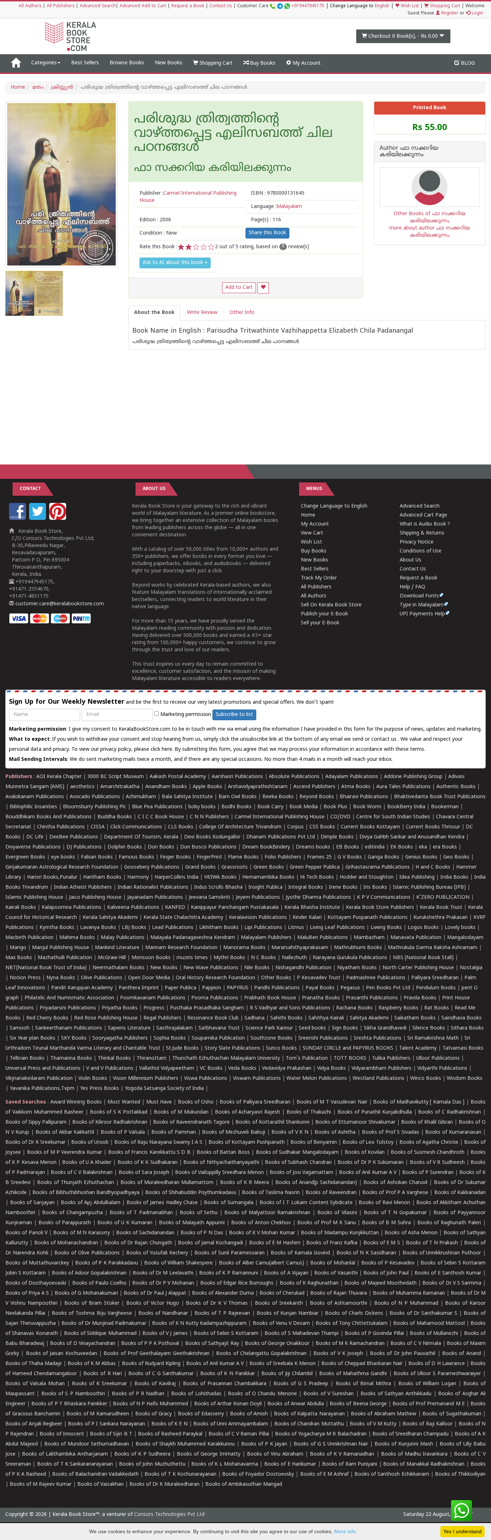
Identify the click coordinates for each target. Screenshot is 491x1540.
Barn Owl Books (238, 797)
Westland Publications (379, 1079)
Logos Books (423, 928)
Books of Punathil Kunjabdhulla (375, 1112)
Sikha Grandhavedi (385, 1028)
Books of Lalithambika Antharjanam (65, 1454)
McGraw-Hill (112, 958)
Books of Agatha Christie (428, 1142)
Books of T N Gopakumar (395, 1213)
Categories (44, 63)
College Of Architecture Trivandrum (240, 827)
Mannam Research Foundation (181, 948)
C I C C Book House (161, 817)
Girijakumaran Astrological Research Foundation (61, 867)
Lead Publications (172, 928)
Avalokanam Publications (34, 797)
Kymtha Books (57, 928)
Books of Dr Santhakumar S (423, 1313)
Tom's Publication (307, 1058)
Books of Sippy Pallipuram (35, 1122)
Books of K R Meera (244, 1183)
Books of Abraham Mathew (384, 1414)
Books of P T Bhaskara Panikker (69, 1404)
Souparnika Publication (218, 1038)
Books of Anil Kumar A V (367, 1173)
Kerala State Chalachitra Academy (183, 918)
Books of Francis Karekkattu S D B (149, 1153)
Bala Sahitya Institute (187, 797)
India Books (454, 877)
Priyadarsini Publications (68, 1008)
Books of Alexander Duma (223, 1293)
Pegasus (350, 988)
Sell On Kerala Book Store (331, 605)
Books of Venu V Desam (281, 1324)
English (382, 6)
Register (449, 13)
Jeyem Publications (258, 897)
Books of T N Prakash (432, 1243)
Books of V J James (164, 1334)
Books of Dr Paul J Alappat (155, 1293)
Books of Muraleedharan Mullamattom (167, 1183)
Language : (276, 207)
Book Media (303, 807)
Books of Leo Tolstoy (368, 1142)
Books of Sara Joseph (144, 1173)
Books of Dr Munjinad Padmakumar (103, 1324)
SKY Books (74, 1038)
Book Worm (367, 807)
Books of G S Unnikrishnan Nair (331, 1444)
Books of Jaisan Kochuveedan (61, 1354)
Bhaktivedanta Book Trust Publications (440, 797)
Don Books (161, 847)
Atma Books (356, 787)
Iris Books (375, 887)
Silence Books (428, 1028)
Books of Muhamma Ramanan (409, 1293)
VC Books (211, 1068)
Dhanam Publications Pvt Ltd (280, 837)
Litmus (296, 928)
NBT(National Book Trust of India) (46, 968)
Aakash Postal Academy (178, 777)
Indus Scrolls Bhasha (218, 887)
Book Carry (270, 807)
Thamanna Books (71, 1058)
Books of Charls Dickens (354, 1313)
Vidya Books (331, 1068)
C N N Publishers (209, 817)
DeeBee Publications (73, 837)
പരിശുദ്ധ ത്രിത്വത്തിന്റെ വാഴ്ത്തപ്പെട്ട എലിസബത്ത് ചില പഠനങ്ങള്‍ (233, 133)
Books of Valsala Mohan (35, 1384)
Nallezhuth (294, 958)
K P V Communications (383, 897)
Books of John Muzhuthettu (152, 1464)
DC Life (34, 837)
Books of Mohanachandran (66, 1243)
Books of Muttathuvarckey (37, 1263)
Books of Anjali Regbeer (33, 1424)
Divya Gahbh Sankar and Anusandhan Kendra (411, 837)
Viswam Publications (257, 1079)
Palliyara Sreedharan (435, 978)
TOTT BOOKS (350, 1058)
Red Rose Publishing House (106, 1018)
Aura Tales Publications (403, 787)
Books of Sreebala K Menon (282, 1364)
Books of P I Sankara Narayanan (106, 1424)
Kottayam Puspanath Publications (367, 918)
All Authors (30, 6)
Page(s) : (266, 220)
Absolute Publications (294, 777)
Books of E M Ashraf (324, 1474)
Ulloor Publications (438, 1058)
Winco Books (425, 1079)
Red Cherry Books (47, 1018)
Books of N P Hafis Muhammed (150, 1404)
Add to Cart (239, 288)
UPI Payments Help (422, 614)
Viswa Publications (205, 1079)
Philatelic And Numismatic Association (69, 998)
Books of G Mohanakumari (86, 1293)
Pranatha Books (321, 998)
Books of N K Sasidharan (366, 1253)
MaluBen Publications (322, 938)
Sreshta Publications (377, 1038)
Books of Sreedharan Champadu (410, 1434)
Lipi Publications (263, 928)
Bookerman (445, 807)
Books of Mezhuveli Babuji (233, 1132)
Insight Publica (265, 887)
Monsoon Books (151, 958)
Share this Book (267, 233)
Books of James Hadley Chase (162, 1203)
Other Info (242, 313)
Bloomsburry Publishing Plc (94, 807)
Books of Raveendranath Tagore (191, 1122)
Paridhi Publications (277, 988)
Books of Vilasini (337, 1213)
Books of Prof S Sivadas (390, 1132)
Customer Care (280, 6)
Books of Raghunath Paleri (449, 1223)
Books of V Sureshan (328, 1394)
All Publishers (60, 6)
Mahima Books (77, 938)
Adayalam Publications (351, 777)
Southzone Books (272, 1038)
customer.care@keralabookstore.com (59, 604)
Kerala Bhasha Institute (312, 908)
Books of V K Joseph (338, 1354)
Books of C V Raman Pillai (238, 1434)
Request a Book (187, 6)
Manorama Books (244, 948)
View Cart (312, 533)
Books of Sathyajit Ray (212, 1344)
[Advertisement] (245, 400)
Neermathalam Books (118, 968)
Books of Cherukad (282, 1293)
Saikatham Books (415, 1018)
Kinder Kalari (307, 918)
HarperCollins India (176, 877)
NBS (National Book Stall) (423, 958)
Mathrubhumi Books (358, 948)
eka (423, 847)
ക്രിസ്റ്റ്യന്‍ (62, 87)
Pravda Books (420, 998)
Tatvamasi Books (462, 1048)
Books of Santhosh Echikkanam (391, 1474)
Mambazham (369, 938)
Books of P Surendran (428, 1173)
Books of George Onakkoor (277, 1344)
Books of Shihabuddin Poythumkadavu (190, 1193)
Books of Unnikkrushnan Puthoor (442, 1253)
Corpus (295, 827)
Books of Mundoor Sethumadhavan (86, 1444)
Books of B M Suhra (386, 1223)
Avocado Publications (95, 797)
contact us (384, 739)
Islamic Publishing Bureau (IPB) (429, 887)
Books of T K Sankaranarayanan (75, 1464)
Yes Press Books (99, 1089)
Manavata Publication (415, 938)
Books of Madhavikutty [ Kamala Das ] (418, 1102)
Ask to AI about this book (174, 263)
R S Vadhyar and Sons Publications (290, 1008)
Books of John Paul (386, 1273)
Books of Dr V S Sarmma (451, 1283)
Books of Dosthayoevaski (35, 1283)
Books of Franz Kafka (331, 1243)
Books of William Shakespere (178, 1263)
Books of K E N (169, 1424)
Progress (153, 1008)
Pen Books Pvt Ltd (388, 988)
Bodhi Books (236, 807)
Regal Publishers (162, 1018)
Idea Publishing (417, 877)
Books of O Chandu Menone (262, 1394)
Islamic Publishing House (34, 897)
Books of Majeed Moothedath (380, 1283)
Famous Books (136, 857)
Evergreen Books (25, 857)
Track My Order (319, 578)
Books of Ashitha (335, 1132)
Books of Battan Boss (223, 1153)
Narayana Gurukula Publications (350, 958)
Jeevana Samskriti (209, 897)
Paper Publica (180, 988)
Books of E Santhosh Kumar (447, 1273)
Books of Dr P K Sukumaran (371, 1163)
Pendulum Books (436, 988)
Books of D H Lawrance (436, 1364)
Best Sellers (85, 63)
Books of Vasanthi (335, 1273)
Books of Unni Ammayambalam (230, 1424)
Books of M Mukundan (181, 1112)
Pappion (211, 988)
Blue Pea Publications (157, 807)
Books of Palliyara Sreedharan (255, 1102)
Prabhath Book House (270, 998)
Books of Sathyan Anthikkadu (396, 1394)
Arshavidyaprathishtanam (258, 787)
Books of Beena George (358, 1404)
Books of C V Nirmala (415, 1344)
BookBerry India (406, 807)
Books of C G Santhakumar (161, 1374)
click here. (163, 749)
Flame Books (243, 857)
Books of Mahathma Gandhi (353, 1374)
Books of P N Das (201, 1233)
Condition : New (158, 233)
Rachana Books (354, 1008)
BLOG (467, 63)
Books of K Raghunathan (309, 1283)
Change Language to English (334, 506)
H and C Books (433, 867)
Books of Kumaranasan (453, 1132)
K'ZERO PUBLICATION (442, 897)
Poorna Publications (214, 998)
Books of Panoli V (26, 1233)
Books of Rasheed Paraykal (170, 1434)
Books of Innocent (62, 1434)
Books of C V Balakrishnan (82, 1173)
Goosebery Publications (151, 867)
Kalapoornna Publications (71, 908)
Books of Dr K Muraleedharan (164, 1484)
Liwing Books (386, 928)
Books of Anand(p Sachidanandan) (316, 1183)
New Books (168, 63)
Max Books (18, 958)
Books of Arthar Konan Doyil (228, 1404)
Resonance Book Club (213, 1018)
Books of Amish (249, 1414)
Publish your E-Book (324, 614)
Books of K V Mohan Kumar (262, 1233)
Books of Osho (196, 1102)
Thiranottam (151, 1058)
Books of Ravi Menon (384, 1203)
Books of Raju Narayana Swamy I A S (158, 1142)
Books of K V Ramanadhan (342, 1454)
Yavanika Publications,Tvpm (42, 1089)
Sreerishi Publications (323, 1038)
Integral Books (305, 887)
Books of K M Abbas (92, 1364)
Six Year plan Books (32, 1038)
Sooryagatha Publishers (120, 1038)
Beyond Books (316, 797)
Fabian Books (97, 857)
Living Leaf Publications (337, 928)
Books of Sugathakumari (451, 1414)
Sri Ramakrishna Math (433, 1038)
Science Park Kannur (269, 1028)
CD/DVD (340, 817)
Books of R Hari (102, 1374)
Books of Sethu (198, 1213)
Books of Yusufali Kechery (157, 1253)
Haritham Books (102, 877)
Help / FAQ (412, 587)
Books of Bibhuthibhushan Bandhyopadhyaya (85, 1193)
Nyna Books (60, 978)
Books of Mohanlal (332, 1263)
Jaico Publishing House (95, 897)
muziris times (192, 958)
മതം (38, 87)
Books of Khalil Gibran (427, 1122)
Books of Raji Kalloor (428, 1424)
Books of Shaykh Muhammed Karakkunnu (185, 1444)
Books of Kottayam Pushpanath (246, 1142)
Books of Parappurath (64, 1223)
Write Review (202, 313)
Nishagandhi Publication (303, 968)
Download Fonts (419, 596)
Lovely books (460, 928)
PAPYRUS (237, 988)
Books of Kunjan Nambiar (287, 1313)
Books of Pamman (173, 1132)
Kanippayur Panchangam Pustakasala (235, 908)
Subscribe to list (234, 715)
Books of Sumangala (228, 1203)
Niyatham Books (357, 968)
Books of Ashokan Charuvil (395, 1183)
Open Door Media (149, 978)
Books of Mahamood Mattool (428, 1324)
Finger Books (175, 857)
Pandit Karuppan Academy (82, 988)
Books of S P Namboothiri (73, 1394)
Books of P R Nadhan (138, 1394)
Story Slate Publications (232, 1048)
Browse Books (127, 63)
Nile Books (257, 968)
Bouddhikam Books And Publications (48, 817)
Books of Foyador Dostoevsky (258, 1474)
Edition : (155, 220)
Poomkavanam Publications (152, 998)
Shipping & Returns (422, 533)
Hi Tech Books (317, 877)
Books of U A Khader (86, 1163)
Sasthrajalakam (174, 1028)
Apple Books (207, 787)
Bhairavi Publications (364, 797)
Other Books (276, 978)
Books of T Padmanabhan (141, 1213)
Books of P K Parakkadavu (106, 1263)
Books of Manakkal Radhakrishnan (423, 1464)
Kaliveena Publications (133, 908)
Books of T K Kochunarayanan (180, 1474)
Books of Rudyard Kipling (151, 1364)
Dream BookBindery (266, 847)
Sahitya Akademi (369, 1018)
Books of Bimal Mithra (363, 1384)
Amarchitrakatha (119, 787)
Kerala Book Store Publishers (380, 908)
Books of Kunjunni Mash (404, 1444)
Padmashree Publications (375, 978)
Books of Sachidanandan (145, 1233)
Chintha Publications (61, 827)
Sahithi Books (286, 1018)
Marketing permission (185, 715)
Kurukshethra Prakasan (440, 918)
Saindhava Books (461, 1018)
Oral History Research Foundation (215, 978)
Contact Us (221, 6)
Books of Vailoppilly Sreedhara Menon (219, 1173)
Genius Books (421, 857)
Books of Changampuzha (72, 1213)
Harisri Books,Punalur (52, 877)
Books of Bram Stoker (91, 1303)
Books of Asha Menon (411, 1233)
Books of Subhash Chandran (298, 1163)
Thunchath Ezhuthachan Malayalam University (226, 1058)
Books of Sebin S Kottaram (226, 1334)
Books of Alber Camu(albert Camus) (261, 1263)
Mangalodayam (465, 938)
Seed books (312, 1028)
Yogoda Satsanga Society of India (164, 1089)
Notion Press (25, 978)
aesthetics (82, 787)
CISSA (98, 827)
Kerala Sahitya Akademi (110, 918)
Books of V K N (289, 1132)
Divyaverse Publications (33, 847)
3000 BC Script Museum (115, 777)
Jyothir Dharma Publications (318, 897)
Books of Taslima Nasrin (271, 1193)
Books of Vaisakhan (100, 1484)
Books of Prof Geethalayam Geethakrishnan (156, 1354)
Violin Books (92, 1079)
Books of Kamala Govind (300, 1253)
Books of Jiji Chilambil (287, 1374)
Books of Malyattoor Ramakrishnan (267, 1213)
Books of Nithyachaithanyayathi (221, 1163)
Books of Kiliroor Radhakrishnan (109, 1122)
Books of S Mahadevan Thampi (302, 1334)
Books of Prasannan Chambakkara (224, 1384)
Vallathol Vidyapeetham (166, 1068)
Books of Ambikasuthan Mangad (243, 1484)
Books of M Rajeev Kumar (41, 1484)
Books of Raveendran (331, 1193)
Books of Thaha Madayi (33, 1364)
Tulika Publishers (391, 1058)
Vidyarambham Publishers (382, 1068)
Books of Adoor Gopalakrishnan (89, 1273)
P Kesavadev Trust (318, 978)
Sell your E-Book (320, 623)
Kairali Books (20, 908)
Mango (18, 948)
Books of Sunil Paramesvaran (229, 1253)
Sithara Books (467, 1028)
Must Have (159, 1102)
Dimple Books (337, 837)
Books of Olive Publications (87, 1253)
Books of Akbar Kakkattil (65, 1132)
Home (18, 87)
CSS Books (322, 827)
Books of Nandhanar (163, 1313)
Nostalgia (471, 968)
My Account (306, 63)
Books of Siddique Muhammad (100, 1334)
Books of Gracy (153, 1414)
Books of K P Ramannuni (228, 1273)
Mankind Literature (117, 948)
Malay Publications (122, 938)
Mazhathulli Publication (65, 958)
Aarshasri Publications (237, 777)
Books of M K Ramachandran (350, 1344)
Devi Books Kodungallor (212, 837)
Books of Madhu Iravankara (414, 1454)
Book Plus (335, 807)
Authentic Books (456, 787)
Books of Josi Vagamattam (301, 1173)
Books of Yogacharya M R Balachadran (321, 1434)
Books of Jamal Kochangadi (210, 1243)
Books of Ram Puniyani (349, 1464)
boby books (202, 807)
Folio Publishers (283, 857)
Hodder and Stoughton (367, 877)
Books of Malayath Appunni (192, 1223)
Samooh (19, 1028)
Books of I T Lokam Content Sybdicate (306, 1203)
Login (476, 13)
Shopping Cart (444, 6)
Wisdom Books (464, 1079)
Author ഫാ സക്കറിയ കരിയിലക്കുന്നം (409, 151)
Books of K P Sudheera (142, 1454)
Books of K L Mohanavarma (224, 1464)
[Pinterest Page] (58, 518)
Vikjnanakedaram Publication (39, 1079)
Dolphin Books (124, 847)
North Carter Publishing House (418, 968)
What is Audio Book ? (425, 524)
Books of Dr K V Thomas (217, 1303)
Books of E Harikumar (290, 1464)
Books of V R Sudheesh (437, 1163)
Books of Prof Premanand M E (429, 1404)
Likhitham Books (219, 928)
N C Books (263, 958)
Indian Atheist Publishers (83, 887)
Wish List (409, 6)
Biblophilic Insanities (33, 807)
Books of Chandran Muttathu (309, 1424)
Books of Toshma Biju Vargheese (92, 1313)
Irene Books (343, 887)
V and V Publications (109, 1068)
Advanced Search (98, 6)
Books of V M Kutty (373, 1424)
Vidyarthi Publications (442, 1068)
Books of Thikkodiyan (460, 1474)
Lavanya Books (98, 928)
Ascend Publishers (314, 787)
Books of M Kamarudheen (97, 1414)
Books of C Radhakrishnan (449, 1112)
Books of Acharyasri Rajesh (247, 1112)
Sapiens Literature (129, 1028)
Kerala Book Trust (441, 908)
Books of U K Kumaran (124, 1223)
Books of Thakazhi (308, 1112)
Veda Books (242, 1068)
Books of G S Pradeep (301, 1384)
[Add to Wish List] (263, 287)
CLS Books (180, 827)
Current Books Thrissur (433, 827)
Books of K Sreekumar (99, 1384)
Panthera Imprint (139, 988)
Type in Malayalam (422, 605)
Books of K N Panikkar (227, 1374)
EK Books (401, 847)
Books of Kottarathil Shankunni (272, 1122)
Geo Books (456, 857)
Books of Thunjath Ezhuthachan (75, 1183)
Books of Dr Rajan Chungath (138, 1243)
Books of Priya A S (27, 1293)
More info (345, 1531)
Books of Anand (461, 1354)
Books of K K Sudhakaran (148, 1163)
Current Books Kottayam (370, 827)
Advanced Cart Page (423, 515)
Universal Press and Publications (43, 1068)
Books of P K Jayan (264, 1444)
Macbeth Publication (29, 938)
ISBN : (277, 193)
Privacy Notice (416, 542)
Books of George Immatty (208, 1454)
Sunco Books (281, 1048)
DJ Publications (84, 847)
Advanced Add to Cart (143, 6)
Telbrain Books (27, 1058)
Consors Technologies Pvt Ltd (169, 1515)
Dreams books (313, 847)
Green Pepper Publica (315, 867)
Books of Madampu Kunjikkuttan (340, 1233)
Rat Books (436, 1008)
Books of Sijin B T (111, 1434)
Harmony (138, 877)
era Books (445, 847)
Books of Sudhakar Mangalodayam (297, 1153)
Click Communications (136, 827)
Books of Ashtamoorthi (338, 1303)
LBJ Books (134, 928)
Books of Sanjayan (32, 1203)
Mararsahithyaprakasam (299, 948)
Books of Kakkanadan (460, 1193)
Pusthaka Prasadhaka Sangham (207, 1008)
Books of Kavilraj (155, 1384)
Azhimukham (141, 797)
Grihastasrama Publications (377, 867)
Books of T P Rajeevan (222, 1313)
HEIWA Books (220, 877)
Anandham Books (166, 787)
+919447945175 (308, 6)
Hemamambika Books (268, 877)
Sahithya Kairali (326, 1018)
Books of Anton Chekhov (261, 1223)
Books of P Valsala (123, 1132)
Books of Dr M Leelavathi (163, 1273)
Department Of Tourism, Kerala (141, 837)
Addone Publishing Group (413, 777)
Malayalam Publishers (266, 938)
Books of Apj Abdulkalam (90, 1203)
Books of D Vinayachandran (82, 1344)
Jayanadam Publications (155, 897)
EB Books (347, 847)
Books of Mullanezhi (434, 1334)
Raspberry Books (398, 1008)
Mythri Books (229, 958)
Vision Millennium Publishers (145, 1079)
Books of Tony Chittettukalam (351, 1324)
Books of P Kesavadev (388, 1263)
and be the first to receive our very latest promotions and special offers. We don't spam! (171, 702)
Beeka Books (278, 797)
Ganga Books (383, 857)
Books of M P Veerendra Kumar (64, 1153)
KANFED (175, 908)
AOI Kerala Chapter (59, 777)
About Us (410, 560)
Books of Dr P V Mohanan (163, 1283)
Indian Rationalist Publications (153, 887)
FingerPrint (209, 857)
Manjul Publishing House (60, 948)
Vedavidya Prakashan (286, 1068)
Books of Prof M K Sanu (326, 1223)
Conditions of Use (420, 551)
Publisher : (188, 197)
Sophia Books (169, 1038)
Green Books (268, 867)
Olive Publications (101, 978)
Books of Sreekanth (279, 1303)
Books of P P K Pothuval (150, 1344)
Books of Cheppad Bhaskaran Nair (362, 1364)
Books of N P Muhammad (406, 1303)
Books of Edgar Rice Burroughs (237, 1283)
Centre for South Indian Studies (393, 817)
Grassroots (234, 867)
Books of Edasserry (201, 1414)
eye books (63, 857)
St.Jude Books (182, 1048)
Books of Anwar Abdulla (295, 1404)
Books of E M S (381, 1243)
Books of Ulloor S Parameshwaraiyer (437, 1374)
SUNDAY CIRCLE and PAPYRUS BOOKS (348, 1048)
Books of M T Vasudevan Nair (332, 1102)
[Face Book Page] (18, 518)
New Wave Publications (210, 968)
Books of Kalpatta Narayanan (309, 1414)
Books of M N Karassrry (81, 1233)
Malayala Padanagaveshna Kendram (192, 938)
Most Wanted (123, 1102)
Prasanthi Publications (372, 998)
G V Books (350, 857)
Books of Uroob (90, 1142)
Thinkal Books (114, 1058)
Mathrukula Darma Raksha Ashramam (432, 948)
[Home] (15, 63)
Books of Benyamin (313, 1142)
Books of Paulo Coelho (99, 1283)
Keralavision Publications (258, 918)
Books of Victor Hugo (152, 1303)
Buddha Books (114, 817)
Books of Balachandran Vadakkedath (95, 1474)
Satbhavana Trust (219, 1028)
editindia (375, 847)
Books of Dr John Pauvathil (402, 1354)
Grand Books (200, 867)
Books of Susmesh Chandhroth (427, 1153)
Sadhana (254, 1018)
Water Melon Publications (316, 1079)
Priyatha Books (120, 1008)
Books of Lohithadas (196, 1394)
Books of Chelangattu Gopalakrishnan (261, 1354)
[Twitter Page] (38, 518)
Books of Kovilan (365, 1153)
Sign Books (345, 1028)
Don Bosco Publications (208, 847)
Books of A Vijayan (286, 1273)
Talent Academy (418, 1048)
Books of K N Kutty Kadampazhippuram (199, 1324)
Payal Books (320, 988)
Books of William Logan (427, 1384)
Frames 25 (319, 857)
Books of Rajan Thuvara (338, 1293)
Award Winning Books (76, 1102)
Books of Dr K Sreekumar (35, 1142)
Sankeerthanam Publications (68, 1028)
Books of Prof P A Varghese (395, 1193)
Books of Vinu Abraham (275, 1454)
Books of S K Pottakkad (119, 1112)
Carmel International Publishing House (280, 817)
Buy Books (261, 63)
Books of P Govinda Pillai (374, 1334)
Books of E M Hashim (274, 1243)
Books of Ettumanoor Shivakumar (355, 1122)
